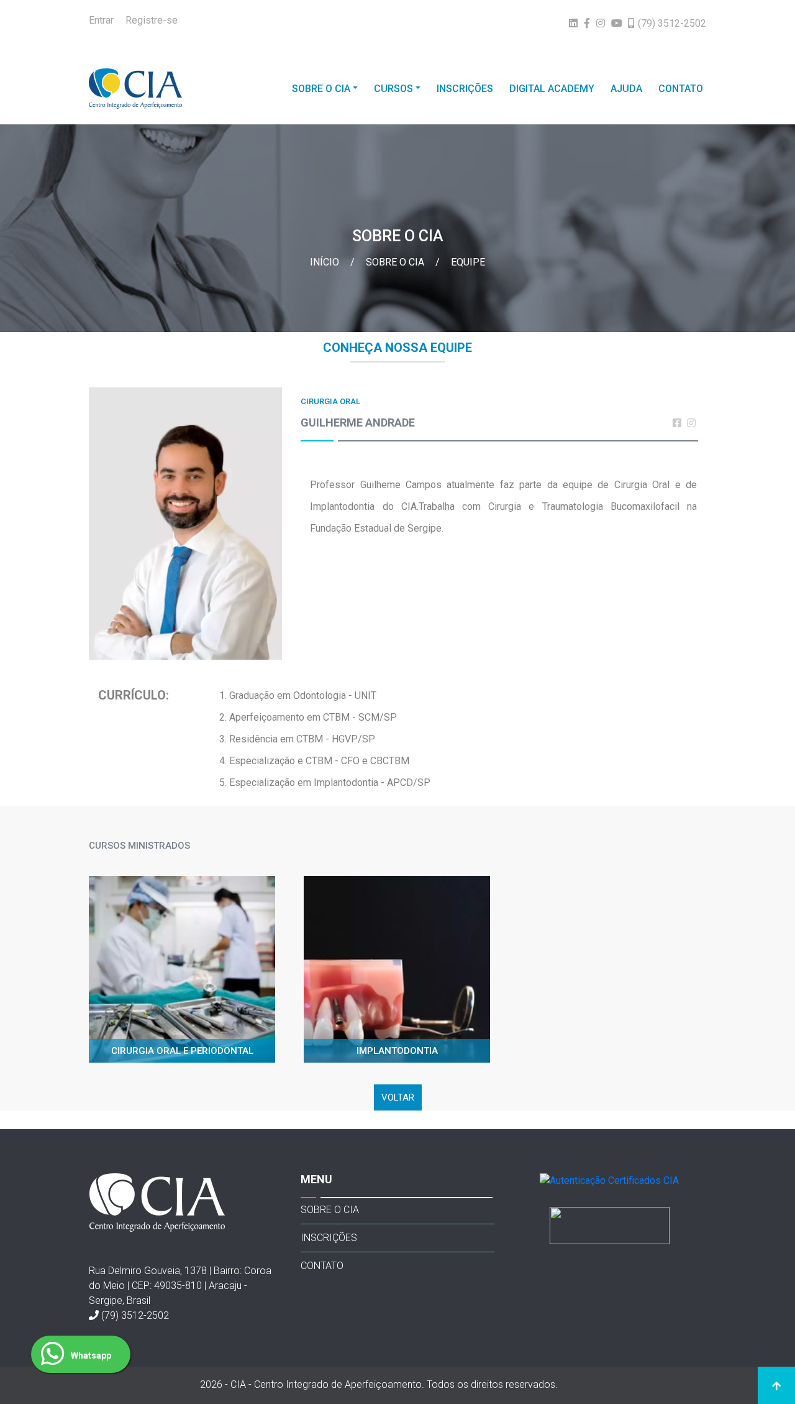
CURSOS (393, 89)
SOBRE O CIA (321, 89)
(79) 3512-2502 (135, 1315)
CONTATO (680, 89)
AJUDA (626, 89)
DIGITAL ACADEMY (551, 89)
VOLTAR (397, 1097)
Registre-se (151, 20)
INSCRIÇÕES (465, 89)
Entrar (101, 20)
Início (326, 262)
